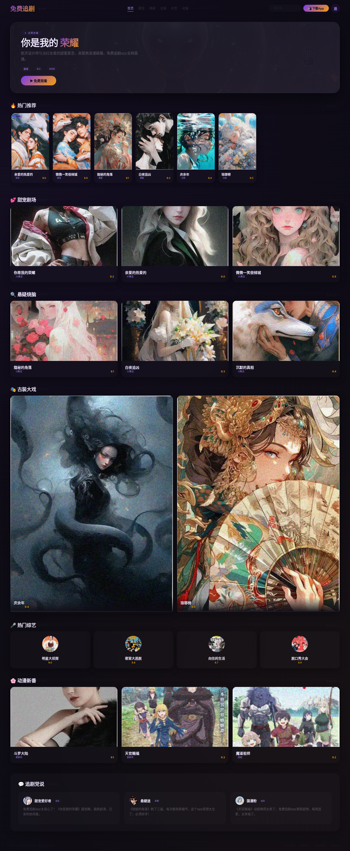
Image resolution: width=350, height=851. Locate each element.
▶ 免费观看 (38, 81)
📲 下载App (316, 8)
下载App (335, 845)
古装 (163, 8)
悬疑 (152, 8)
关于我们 (290, 845)
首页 (130, 8)
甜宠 (141, 8)
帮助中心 (305, 845)
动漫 (185, 8)
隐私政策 (320, 845)
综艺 (174, 8)
